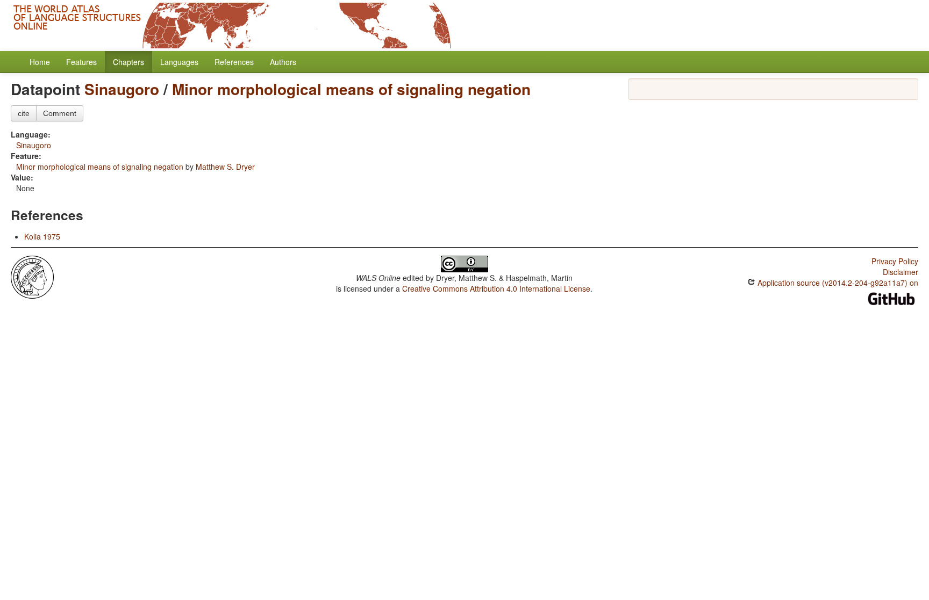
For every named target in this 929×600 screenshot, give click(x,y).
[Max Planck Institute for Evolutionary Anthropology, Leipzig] (32, 276)
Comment (59, 113)
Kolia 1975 (42, 236)
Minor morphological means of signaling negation (351, 89)
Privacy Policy (894, 261)
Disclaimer (900, 271)
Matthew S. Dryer (225, 166)
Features (81, 61)
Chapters (128, 61)
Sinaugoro (121, 89)
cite (24, 113)
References (234, 61)
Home (40, 61)
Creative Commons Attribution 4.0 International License (496, 288)
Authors (283, 61)
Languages (179, 61)
